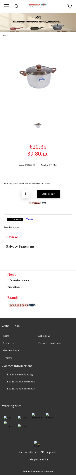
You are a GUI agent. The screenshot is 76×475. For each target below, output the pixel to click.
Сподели (16, 219)
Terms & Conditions (49, 343)
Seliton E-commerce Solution (38, 471)
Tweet (29, 219)
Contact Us (44, 335)
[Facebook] (7, 396)
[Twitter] (15, 396)
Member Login (11, 350)
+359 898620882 (25, 381)
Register (7, 358)
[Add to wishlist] (67, 182)
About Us (8, 343)
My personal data (39, 459)
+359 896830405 (25, 388)
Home (5, 36)
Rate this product (12, 227)
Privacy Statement (20, 246)
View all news (14, 287)
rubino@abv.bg (24, 374)
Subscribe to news (19, 280)
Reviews (12, 237)
